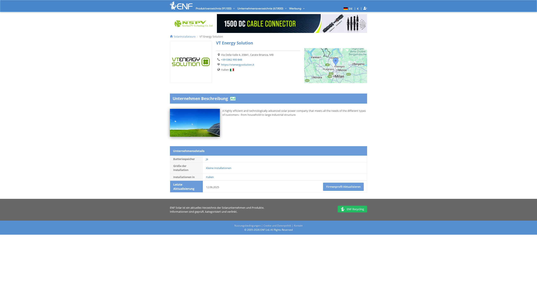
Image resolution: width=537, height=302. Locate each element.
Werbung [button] (295, 8)
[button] (347, 8)
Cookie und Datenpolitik (277, 225)
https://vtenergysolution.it (237, 64)
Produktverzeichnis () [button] (214, 8)
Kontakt (298, 225)
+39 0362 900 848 (231, 59)
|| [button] (358, 8)
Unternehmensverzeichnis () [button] (260, 8)
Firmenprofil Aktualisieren (343, 187)
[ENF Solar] (181, 5)
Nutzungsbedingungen (247, 225)
